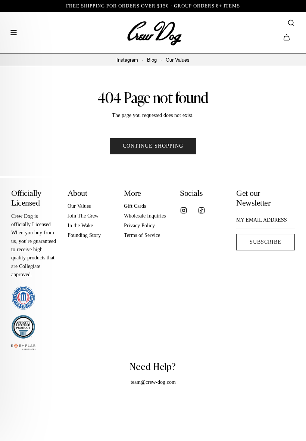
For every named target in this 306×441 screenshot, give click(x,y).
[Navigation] (13, 32)
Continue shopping (153, 146)
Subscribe (265, 242)
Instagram (127, 60)
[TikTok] (201, 210)
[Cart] (286, 37)
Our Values (178, 60)
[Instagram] (183, 210)
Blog (152, 60)
